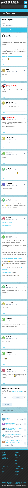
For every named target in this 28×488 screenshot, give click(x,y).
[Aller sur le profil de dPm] (3, 70)
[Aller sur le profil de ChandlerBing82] (3, 86)
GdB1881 (8, 218)
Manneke (7, 418)
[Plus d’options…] (24, 36)
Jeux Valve (17, 462)
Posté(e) (11, 36)
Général (11, 25)
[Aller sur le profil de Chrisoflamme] (3, 337)
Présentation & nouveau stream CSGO (13, 434)
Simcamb (9, 236)
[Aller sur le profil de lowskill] (3, 419)
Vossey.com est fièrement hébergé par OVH (18, 485)
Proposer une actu (5, 458)
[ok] (25, 6)
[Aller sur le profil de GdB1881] (3, 218)
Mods (16, 463)
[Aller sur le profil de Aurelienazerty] (3, 442)
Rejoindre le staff (18, 473)
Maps (3, 471)
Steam (3, 468)
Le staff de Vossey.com (19, 470)
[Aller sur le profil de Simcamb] (3, 237)
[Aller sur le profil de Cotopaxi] (3, 153)
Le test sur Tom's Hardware (7, 222)
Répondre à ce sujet (14, 30)
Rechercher (4, 457)
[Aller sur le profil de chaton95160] (3, 103)
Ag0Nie (7, 424)
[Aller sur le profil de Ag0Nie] (3, 424)
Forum (16, 454)
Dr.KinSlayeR (8, 436)
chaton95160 (10, 102)
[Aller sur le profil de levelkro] (3, 429)
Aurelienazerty (8, 444)
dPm (7, 69)
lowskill (7, 420)
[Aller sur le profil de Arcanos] (3, 169)
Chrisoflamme (10, 337)
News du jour (4, 454)
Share (7, 404)
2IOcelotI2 (9, 183)
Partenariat (17, 471)
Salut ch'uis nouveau (10, 423)
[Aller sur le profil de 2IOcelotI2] (3, 184)
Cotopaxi (9, 153)
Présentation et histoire (19, 468)
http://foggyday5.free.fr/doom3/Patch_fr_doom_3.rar (12, 56)
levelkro (7, 431)
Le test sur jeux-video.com (7, 225)
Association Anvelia (5, 482)
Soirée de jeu (17, 455)
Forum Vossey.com (7, 13)
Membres (16, 457)
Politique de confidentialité (6, 485)
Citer (4, 64)
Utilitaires (3, 473)
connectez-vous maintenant (17, 391)
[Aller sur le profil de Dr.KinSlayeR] (3, 435)
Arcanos (8, 168)
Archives (3, 455)
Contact (16, 474)
